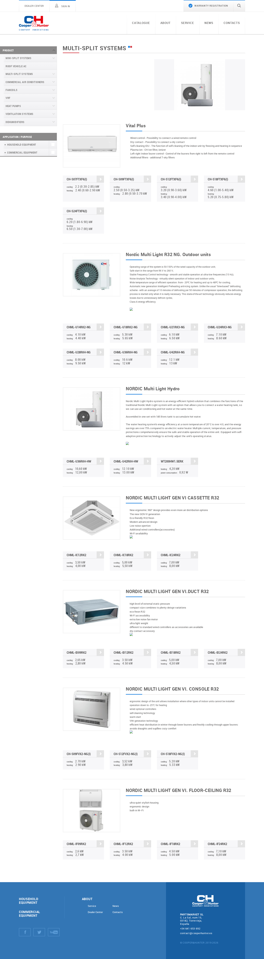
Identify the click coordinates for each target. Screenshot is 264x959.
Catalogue (141, 23)
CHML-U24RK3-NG (220, 327)
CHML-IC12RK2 (76, 555)
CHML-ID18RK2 (171, 652)
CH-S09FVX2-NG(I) (79, 754)
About (165, 23)
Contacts (232, 23)
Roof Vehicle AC (16, 66)
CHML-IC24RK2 (170, 555)
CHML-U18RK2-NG (126, 327)
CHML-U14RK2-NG (79, 327)
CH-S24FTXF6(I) (77, 211)
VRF (8, 98)
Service (187, 23)
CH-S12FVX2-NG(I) (126, 754)
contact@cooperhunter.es (196, 933)
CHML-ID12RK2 (123, 652)
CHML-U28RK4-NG (79, 352)
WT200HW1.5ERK (172, 461)
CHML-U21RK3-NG (173, 327)
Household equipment (28, 900)
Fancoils (11, 90)
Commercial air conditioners (25, 82)
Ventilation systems (19, 114)
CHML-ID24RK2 (217, 652)
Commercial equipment (29, 913)
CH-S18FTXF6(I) (218, 179)
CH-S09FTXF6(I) (124, 179)
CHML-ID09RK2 (76, 652)
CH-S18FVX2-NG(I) (173, 754)
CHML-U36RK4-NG (126, 352)
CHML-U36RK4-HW (79, 461)
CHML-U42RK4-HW (126, 461)
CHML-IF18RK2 (170, 844)
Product (8, 50)
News (208, 23)
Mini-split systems (18, 58)
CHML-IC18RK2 (123, 555)
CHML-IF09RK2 (76, 844)
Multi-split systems (19, 74)
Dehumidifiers (15, 122)
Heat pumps (13, 106)
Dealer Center (95, 912)
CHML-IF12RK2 (123, 844)
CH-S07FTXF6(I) (77, 179)
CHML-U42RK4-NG (173, 352)
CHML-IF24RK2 (217, 844)
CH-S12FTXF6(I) (171, 179)
